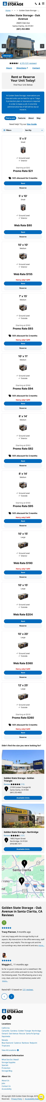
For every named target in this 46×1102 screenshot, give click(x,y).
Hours (9, 68)
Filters (8, 130)
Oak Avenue (13, 1033)
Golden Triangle (24, 1031)
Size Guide (32, 124)
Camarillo (5, 1031)
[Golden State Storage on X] (9, 1017)
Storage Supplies (8, 1062)
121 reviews (27, 989)
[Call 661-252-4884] (36, 4)
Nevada (5, 1040)
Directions (21, 68)
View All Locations (10, 1050)
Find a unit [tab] (10, 118)
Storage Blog (7, 1071)
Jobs (3, 1083)
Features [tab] (21, 118)
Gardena (13, 1031)
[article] (23, 776)
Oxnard (5, 1033)
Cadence (17, 1043)
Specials (5, 1065)
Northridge (36, 1031)
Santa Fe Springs (32, 1033)
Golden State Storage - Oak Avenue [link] (29, 10)
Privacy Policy (16, 1099)
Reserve (23, 188)
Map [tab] (38, 118)
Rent (23, 183)
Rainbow (25, 1043)
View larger (7, 56)
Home (8, 10)
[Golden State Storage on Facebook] (4, 1017)
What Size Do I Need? (10, 1059)
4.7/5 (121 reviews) (28, 63)
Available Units (23, 798)
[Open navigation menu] (43, 3)
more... (41, 945)
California (6, 1028)
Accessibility (6, 1089)
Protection (6, 1068)
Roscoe (22, 1033)
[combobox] (34, 130)
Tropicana (6, 1045)
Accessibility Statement (34, 1099)
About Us (5, 1080)
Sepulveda (6, 1036)
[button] (6, 788)
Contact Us (6, 1086)
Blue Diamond (7, 1043)
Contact (36, 68)
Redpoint (33, 1043)
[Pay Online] (39, 4)
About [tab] (31, 118)
